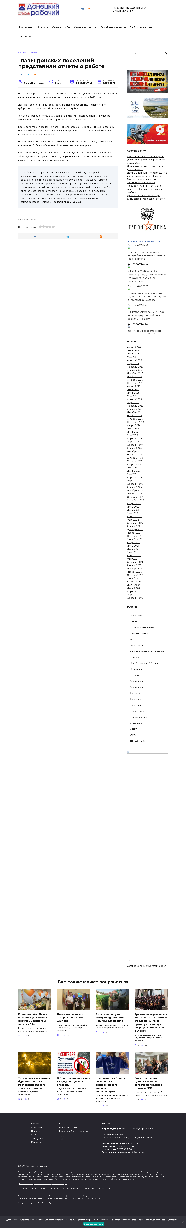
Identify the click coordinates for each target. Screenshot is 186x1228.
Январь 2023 (134, 487)
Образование (137, 681)
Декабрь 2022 (135, 490)
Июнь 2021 (133, 549)
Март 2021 (132, 559)
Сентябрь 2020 (135, 578)
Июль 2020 (133, 585)
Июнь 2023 (133, 471)
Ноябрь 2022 (134, 493)
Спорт (133, 729)
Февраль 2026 (135, 366)
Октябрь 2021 (134, 536)
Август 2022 (134, 503)
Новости (43, 27)
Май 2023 (132, 474)
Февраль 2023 (135, 484)
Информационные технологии (147, 651)
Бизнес (134, 621)
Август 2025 (134, 386)
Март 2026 (133, 363)
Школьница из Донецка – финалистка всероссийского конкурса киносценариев (112, 1085)
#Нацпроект (26, 27)
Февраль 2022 (135, 523)
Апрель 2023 (134, 477)
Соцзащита (136, 723)
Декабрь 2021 (135, 529)
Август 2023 (134, 464)
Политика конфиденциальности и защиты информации (43, 1184)
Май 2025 (132, 396)
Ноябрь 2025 (134, 376)
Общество (135, 693)
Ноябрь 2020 (134, 572)
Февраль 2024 (135, 445)
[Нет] (182, 1222)
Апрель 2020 (134, 591)
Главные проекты (139, 633)
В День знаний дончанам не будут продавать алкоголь (73, 1081)
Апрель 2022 (134, 516)
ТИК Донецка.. (137, 740)
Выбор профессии (141, 27)
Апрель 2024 (134, 438)
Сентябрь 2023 (135, 461)
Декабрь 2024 (135, 412)
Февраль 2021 (135, 562)
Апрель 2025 (134, 399)
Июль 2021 (133, 546)
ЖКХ (132, 639)
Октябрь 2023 (135, 458)
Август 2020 (134, 581)
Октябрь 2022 (135, 497)
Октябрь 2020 (135, 575)
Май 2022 (132, 513)
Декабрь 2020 (135, 568)
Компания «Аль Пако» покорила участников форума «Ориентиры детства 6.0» (146, 159)
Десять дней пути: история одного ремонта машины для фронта (112, 1017)
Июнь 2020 (133, 588)
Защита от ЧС (137, 645)
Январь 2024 (134, 448)
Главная (35, 1123)
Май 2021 (132, 552)
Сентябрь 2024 (135, 422)
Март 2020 (133, 594)
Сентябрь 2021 (135, 539)
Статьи (56, 27)
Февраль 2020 (135, 598)
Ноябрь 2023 (134, 454)
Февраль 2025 (135, 406)
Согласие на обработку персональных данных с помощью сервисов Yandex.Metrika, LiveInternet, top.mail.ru (64, 1188)
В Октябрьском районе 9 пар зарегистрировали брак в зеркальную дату (146, 315)
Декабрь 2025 (135, 373)
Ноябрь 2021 (134, 533)
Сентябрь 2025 (135, 383)
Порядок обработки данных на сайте (118, 1179)
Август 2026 (134, 347)
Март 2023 (133, 480)
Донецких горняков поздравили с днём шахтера (70, 1017)
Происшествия (138, 717)
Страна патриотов (85, 27)
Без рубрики (137, 615)
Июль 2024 (133, 428)
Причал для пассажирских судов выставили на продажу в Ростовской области (147, 296)
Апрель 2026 (134, 360)
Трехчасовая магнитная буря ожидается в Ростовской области (34, 1081)
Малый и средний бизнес (144, 663)
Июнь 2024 (133, 432)
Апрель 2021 (134, 555)
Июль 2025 (133, 389)
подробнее (62, 1220)
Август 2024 (134, 425)
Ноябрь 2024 (134, 415)
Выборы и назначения (142, 627)
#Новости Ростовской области (144, 242)
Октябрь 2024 (135, 419)
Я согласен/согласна (93, 1224)
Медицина (136, 669)
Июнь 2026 (133, 353)
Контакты (25, 36)
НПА (67, 27)
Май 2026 (132, 357)
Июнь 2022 (133, 510)
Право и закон (138, 711)
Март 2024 (133, 441)
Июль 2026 (133, 350)
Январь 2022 (134, 526)
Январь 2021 (134, 565)
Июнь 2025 (133, 393)
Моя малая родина (69, 1127)
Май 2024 (132, 435)
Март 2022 (133, 519)
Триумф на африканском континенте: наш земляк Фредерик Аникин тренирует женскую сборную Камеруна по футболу (145, 186)
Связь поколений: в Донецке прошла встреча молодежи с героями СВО (148, 1083)
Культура (134, 657)
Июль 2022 (133, 506)
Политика (135, 705)
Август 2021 (133, 542)
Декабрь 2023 (135, 451)
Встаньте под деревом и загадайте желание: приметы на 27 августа (146, 255)
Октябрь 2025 (135, 379)
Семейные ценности (113, 27)
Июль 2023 (133, 467)
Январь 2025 (134, 409)
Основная (135, 699)
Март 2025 (133, 402)
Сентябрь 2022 (135, 500)
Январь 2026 (134, 370)
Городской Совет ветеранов (74, 1131)
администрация (28, 219)
